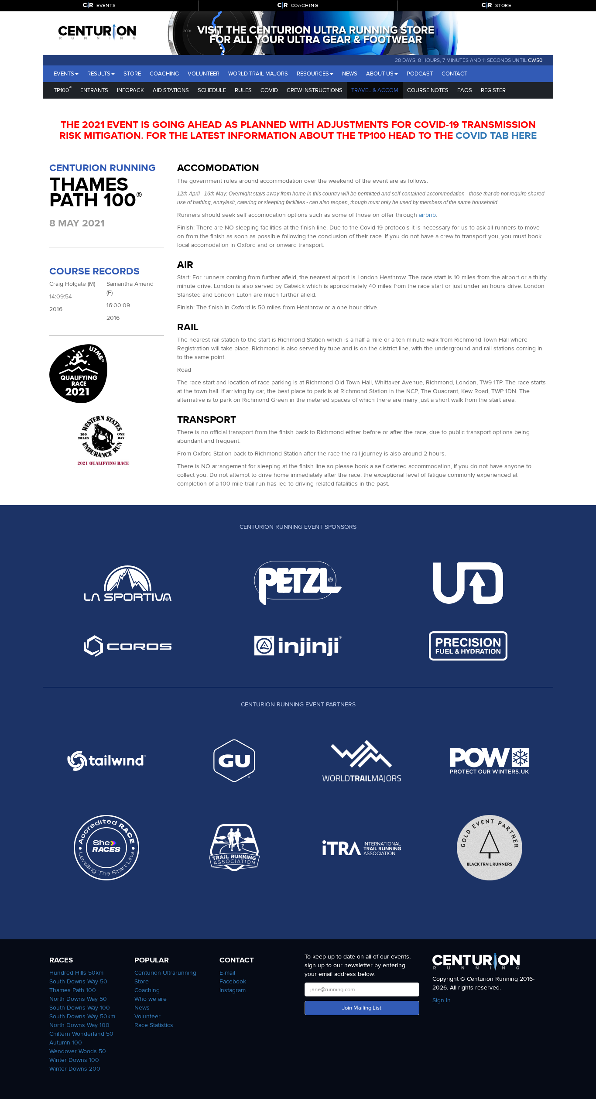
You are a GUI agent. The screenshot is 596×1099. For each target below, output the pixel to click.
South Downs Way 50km (82, 1016)
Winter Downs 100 (74, 1060)
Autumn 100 (65, 1042)
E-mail (227, 972)
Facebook (232, 981)
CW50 (535, 60)
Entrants (94, 90)
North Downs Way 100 (79, 1025)
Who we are (150, 999)
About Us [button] (380, 73)
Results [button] (98, 73)
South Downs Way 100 (79, 1007)
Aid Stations (171, 90)
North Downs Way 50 (78, 999)
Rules (243, 90)
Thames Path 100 (72, 990)
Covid (269, 90)
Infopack (130, 90)
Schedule (212, 90)
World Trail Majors (258, 73)
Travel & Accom (374, 90)
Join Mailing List (361, 1007)
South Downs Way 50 (78, 981)
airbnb (427, 215)
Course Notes (428, 90)
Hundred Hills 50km (76, 972)
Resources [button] (313, 73)
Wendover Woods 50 (77, 1051)
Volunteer (203, 73)
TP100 (63, 89)
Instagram (232, 990)
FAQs (464, 90)
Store (132, 73)
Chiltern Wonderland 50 (81, 1033)
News (349, 73)
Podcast (420, 73)
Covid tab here (496, 136)
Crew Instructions (315, 90)
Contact (454, 73)
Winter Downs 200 (74, 1068)
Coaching (164, 73)
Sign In (441, 1000)
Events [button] (64, 73)
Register (493, 90)
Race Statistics (153, 1025)
